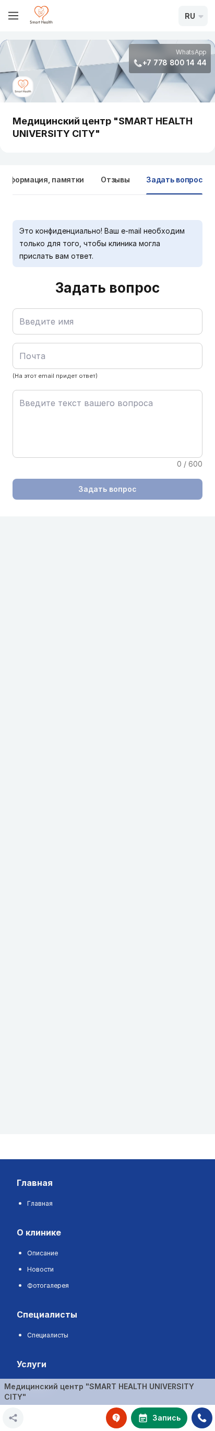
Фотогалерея (48, 1285)
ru (190, 15)
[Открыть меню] (13, 15)
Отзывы (115, 179)
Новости (40, 1269)
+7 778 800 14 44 (174, 62)
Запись (166, 1417)
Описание (42, 1253)
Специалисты (47, 1335)
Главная (40, 1203)
